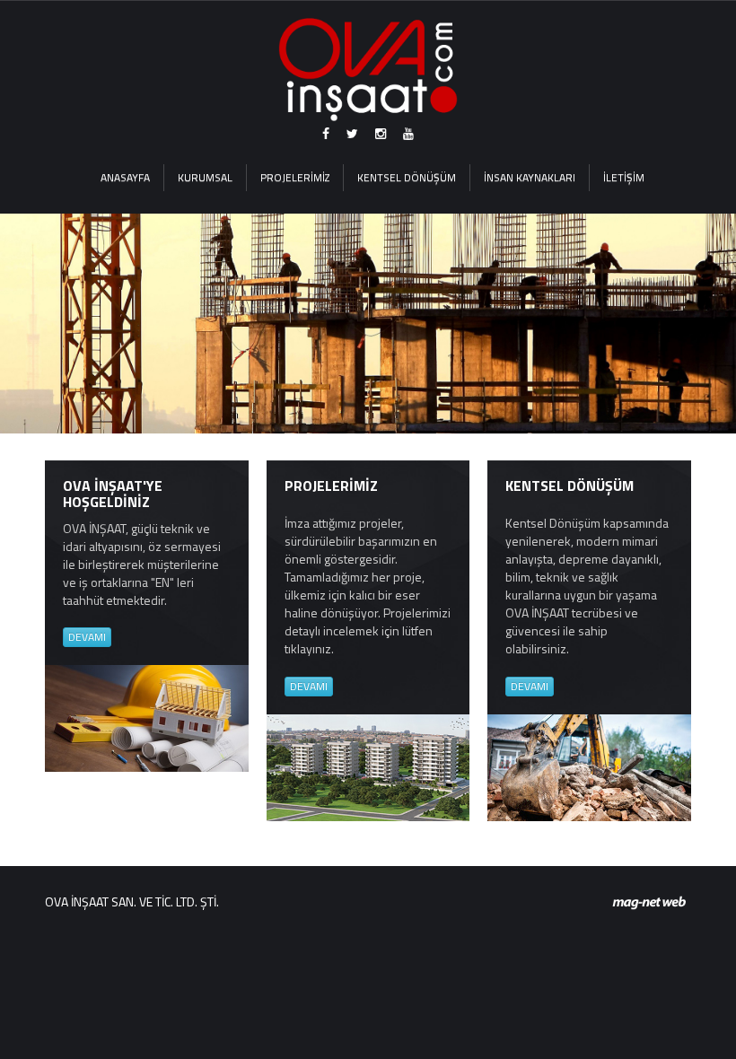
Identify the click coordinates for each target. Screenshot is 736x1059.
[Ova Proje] (368, 69)
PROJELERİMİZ (294, 177)
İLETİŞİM (623, 177)
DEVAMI (87, 636)
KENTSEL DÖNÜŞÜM (406, 177)
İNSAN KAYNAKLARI (529, 177)
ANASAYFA (125, 177)
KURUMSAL (205, 177)
